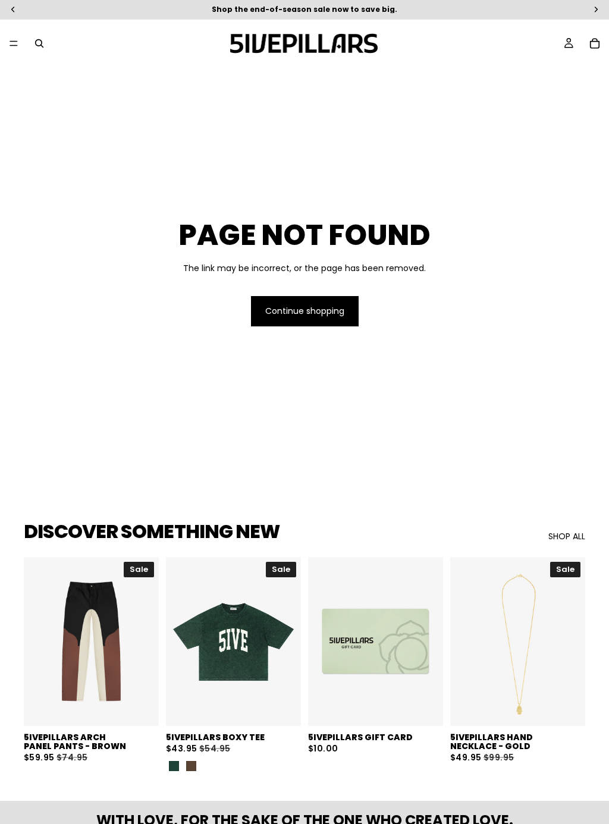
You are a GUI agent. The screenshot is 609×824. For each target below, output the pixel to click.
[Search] (39, 43)
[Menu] (13, 43)
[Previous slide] (37, 641)
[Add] (566, 707)
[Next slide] (146, 641)
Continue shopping (304, 311)
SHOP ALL (566, 536)
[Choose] (140, 707)
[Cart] (595, 43)
